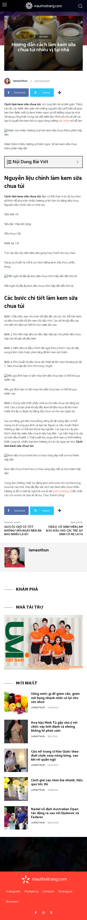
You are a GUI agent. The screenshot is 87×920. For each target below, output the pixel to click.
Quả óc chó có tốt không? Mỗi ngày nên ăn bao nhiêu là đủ (22, 531)
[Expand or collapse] (77, 162)
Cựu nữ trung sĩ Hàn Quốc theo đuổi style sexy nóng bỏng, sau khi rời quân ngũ (55, 755)
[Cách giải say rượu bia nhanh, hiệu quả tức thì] (16, 789)
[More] (59, 92)
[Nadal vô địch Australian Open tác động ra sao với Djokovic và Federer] (16, 818)
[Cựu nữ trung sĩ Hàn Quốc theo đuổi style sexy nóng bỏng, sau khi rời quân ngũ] (16, 760)
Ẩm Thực (43, 37)
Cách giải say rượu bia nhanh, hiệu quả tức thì (57, 782)
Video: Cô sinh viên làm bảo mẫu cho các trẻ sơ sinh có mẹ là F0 (64, 531)
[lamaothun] (8, 81)
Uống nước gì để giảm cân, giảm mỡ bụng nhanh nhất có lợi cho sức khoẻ (55, 698)
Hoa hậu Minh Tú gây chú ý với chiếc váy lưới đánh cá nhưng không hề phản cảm (54, 727)
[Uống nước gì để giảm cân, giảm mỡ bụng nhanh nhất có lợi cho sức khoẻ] (16, 702)
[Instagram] (43, 913)
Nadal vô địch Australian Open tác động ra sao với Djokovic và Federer (55, 813)
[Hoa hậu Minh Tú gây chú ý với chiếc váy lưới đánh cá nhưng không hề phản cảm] (16, 731)
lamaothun (20, 81)
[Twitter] (51, 913)
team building (61, 491)
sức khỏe (64, 121)
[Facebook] (35, 913)
